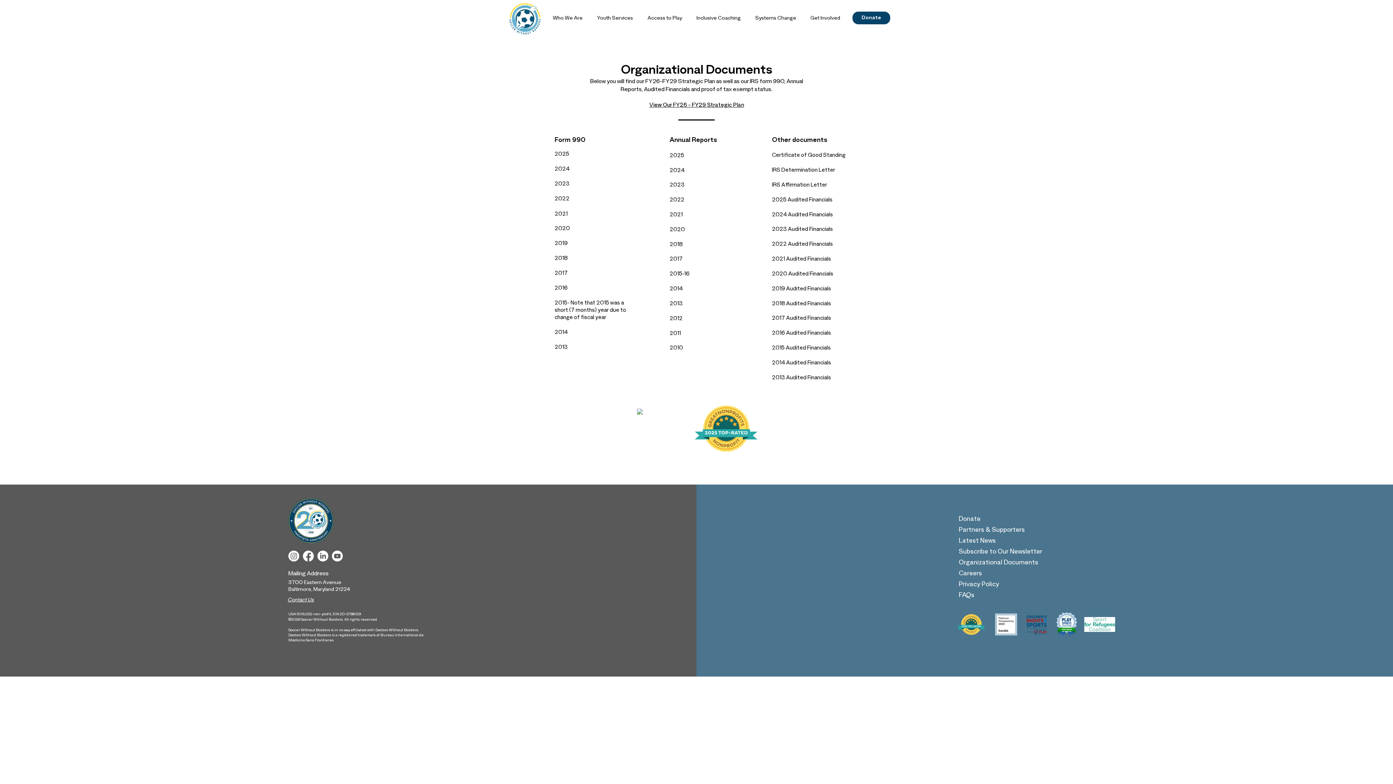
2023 (562, 184)
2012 (676, 319)
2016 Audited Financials (801, 334)
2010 (676, 349)
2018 (561, 259)
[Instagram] (293, 556)
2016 (561, 289)
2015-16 (680, 274)
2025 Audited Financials (802, 200)
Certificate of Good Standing (809, 156)
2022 (562, 199)
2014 (561, 333)
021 (563, 215)
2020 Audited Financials (802, 274)
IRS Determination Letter (803, 171)
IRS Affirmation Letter (799, 186)
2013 (561, 348)
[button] (568, 19)
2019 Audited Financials (801, 289)
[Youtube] (337, 556)
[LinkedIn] (322, 556)
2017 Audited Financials (801, 319)
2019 (561, 244)
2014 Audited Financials (801, 363)
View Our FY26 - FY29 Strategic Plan (696, 106)
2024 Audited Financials (802, 215)
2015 (561, 304)
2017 (561, 274)
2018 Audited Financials (801, 304)
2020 (562, 229)
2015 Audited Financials (801, 349)
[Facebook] (308, 556)
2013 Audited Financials (801, 378)
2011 (675, 334)
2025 (562, 155)
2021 (676, 215)
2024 (562, 170)
